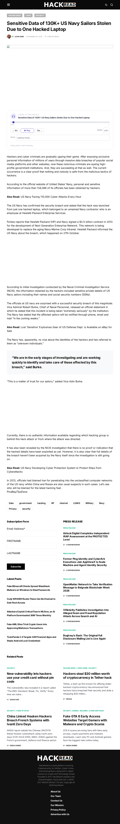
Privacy (13, 508)
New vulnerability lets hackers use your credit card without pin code (30, 677)
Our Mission (57, 805)
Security (40, 15)
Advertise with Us (60, 814)
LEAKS (76, 503)
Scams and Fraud (96, 711)
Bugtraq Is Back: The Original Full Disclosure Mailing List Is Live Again (84, 637)
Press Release (69, 528)
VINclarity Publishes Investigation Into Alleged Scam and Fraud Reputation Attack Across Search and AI (86, 613)
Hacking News (14, 15)
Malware (84, 711)
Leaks (28, 15)
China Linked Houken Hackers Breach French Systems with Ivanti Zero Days (29, 720)
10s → (39, 130)
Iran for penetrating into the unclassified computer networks (77, 480)
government (25, 503)
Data (11, 503)
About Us (55, 791)
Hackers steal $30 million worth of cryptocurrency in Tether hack (87, 675)
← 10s (15, 130)
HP (52, 503)
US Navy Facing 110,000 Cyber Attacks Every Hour (51, 196)
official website (36, 184)
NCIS (48, 447)
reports (20, 221)
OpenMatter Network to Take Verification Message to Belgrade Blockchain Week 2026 (87, 587)
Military (89, 503)
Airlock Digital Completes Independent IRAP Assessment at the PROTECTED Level (86, 536)
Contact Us (56, 800)
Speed (99, 130)
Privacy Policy (58, 809)
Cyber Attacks (22, 711)
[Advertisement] (60, 259)
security (26, 508)
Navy (101, 503)
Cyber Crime (81, 668)
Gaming (75, 711)
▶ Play (27, 130)
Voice (12, 137)
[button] (8, 5)
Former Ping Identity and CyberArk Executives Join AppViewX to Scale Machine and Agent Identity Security (85, 562)
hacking (41, 503)
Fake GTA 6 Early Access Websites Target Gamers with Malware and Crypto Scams (85, 720)
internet (64, 503)
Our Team (56, 796)
